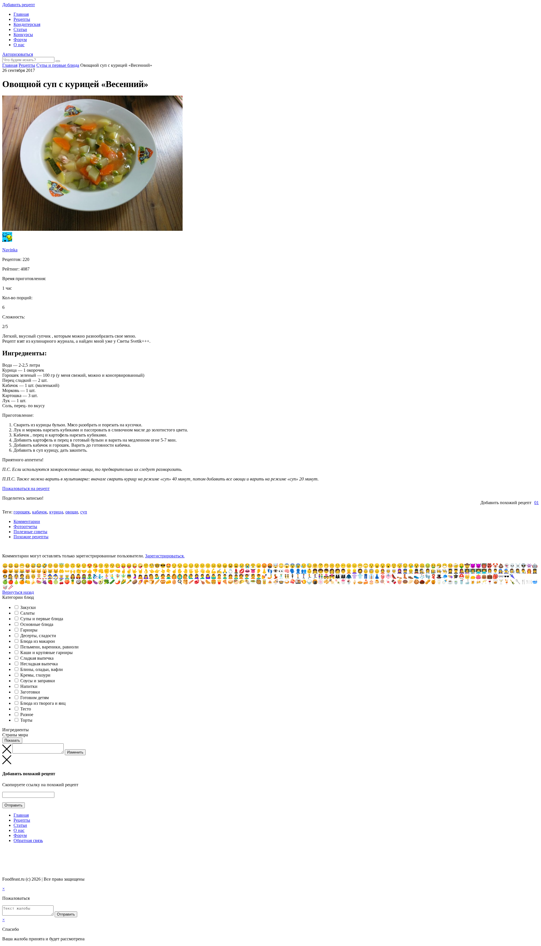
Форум (20, 39)
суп (83, 511)
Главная (21, 14)
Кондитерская (27, 24)
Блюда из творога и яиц (43, 703)
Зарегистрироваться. (165, 555)
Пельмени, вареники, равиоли (49, 646)
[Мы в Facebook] (10, 851)
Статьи (20, 29)
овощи (71, 511)
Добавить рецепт (18, 4)
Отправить (14, 805)
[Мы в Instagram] (15, 851)
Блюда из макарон (37, 641)
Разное (26, 714)
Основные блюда (36, 624)
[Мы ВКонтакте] (4, 851)
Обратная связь (28, 840)
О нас (19, 44)
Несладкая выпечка (39, 663)
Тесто (25, 708)
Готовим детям (34, 697)
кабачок (39, 511)
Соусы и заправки (37, 680)
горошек (22, 511)
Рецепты (22, 19)
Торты (26, 720)
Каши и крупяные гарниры (46, 652)
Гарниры (28, 630)
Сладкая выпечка (37, 658)
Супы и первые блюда (41, 618)
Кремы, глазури (35, 675)
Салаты (27, 613)
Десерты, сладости (38, 635)
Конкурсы (23, 34)
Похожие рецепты (31, 536)
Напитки (28, 686)
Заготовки (30, 692)
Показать (12, 740)
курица (56, 511)
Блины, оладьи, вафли (41, 669)
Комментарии (27, 521)
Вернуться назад (18, 592)
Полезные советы (30, 531)
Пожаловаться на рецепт (26, 488)
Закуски (28, 607)
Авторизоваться (17, 54)
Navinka (9, 249)
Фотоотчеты (25, 526)
